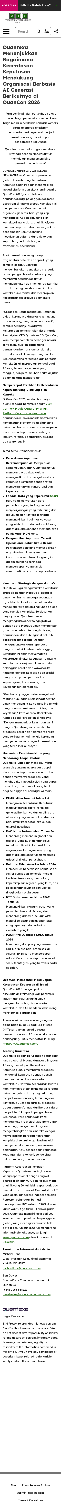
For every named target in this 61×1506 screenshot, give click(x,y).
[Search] (38, 31)
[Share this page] (56, 31)
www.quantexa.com (16, 1237)
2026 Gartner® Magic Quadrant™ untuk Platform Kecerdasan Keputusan (27, 408)
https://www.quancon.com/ (21, 1043)
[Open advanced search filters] (47, 31)
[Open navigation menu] (6, 31)
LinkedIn (8, 1242)
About (14, 1485)
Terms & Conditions (30, 1500)
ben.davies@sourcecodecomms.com (26, 1294)
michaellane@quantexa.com (21, 1268)
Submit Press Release (31, 1492)
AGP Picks (9, 5)
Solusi (54, 496)
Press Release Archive (36, 1485)
